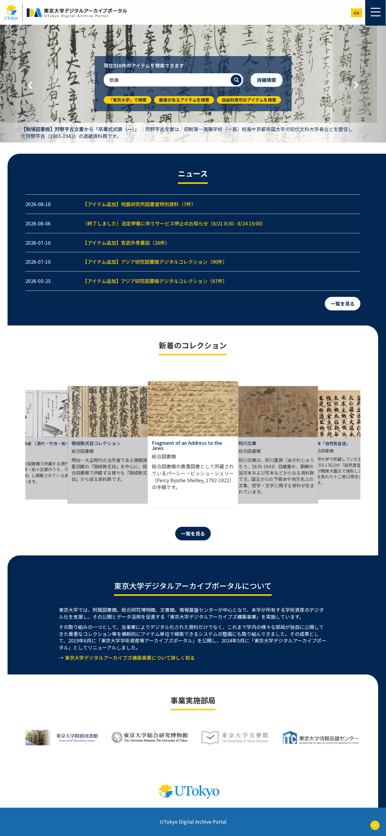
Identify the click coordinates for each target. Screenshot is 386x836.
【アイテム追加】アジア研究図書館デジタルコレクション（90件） (155, 261)
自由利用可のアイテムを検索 (249, 100)
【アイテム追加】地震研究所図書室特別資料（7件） (139, 204)
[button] (29, 84)
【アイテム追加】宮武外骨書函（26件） (126, 242)
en (356, 13)
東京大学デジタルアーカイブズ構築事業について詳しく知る (130, 657)
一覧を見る (343, 303)
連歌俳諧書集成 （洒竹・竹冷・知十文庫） (36, 445)
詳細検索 (266, 79)
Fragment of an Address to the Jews (187, 445)
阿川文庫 (247, 443)
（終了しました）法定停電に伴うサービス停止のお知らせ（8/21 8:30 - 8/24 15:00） (174, 223)
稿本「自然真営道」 (331, 443)
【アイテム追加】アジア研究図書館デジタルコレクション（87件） (155, 280)
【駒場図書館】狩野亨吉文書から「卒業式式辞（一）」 (80, 129)
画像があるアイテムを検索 (184, 100)
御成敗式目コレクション (95, 443)
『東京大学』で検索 (128, 100)
